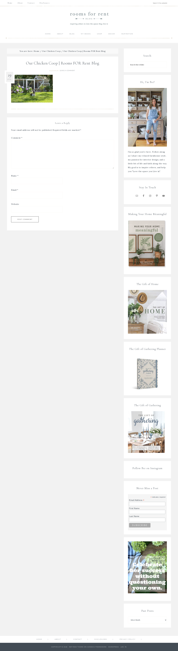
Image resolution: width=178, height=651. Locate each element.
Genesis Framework (97, 647)
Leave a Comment (67, 70)
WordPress (113, 647)
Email (14, 190)
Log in (124, 647)
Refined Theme (76, 647)
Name (14, 176)
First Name (134, 508)
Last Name (134, 516)
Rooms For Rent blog (89, 18)
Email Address (136, 500)
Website (15, 204)
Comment (16, 138)
